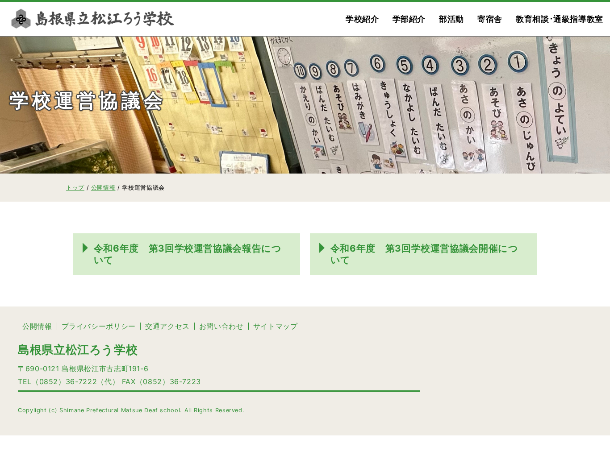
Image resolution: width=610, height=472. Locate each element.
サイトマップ (275, 326)
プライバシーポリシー (99, 326)
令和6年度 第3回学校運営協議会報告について (188, 254)
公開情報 (37, 326)
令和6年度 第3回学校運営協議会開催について (424, 254)
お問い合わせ (221, 326)
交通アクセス (167, 326)
